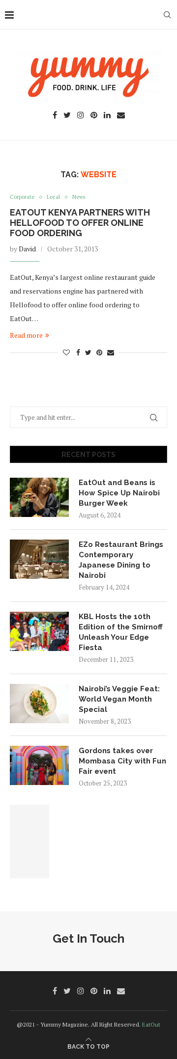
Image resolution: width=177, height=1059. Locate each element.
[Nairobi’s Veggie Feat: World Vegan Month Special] (39, 703)
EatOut (151, 1024)
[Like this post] (66, 352)
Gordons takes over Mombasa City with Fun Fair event (122, 761)
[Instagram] (80, 115)
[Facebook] (55, 115)
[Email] (121, 115)
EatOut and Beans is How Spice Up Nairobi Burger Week (119, 493)
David (27, 248)
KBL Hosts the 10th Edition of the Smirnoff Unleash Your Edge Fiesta (121, 632)
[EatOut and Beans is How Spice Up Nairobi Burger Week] (39, 497)
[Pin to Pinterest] (99, 352)
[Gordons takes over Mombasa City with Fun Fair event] (39, 765)
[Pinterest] (93, 115)
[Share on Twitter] (88, 352)
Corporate (22, 197)
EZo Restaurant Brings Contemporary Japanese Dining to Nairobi (121, 560)
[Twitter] (67, 115)
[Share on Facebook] (78, 352)
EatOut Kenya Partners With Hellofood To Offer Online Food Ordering (80, 222)
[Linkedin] (107, 115)
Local (53, 197)
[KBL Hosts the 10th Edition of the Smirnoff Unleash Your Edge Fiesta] (39, 631)
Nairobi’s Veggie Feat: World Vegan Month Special (119, 699)
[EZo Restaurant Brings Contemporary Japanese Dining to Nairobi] (39, 559)
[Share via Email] (110, 352)
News (78, 197)
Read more (26, 335)
